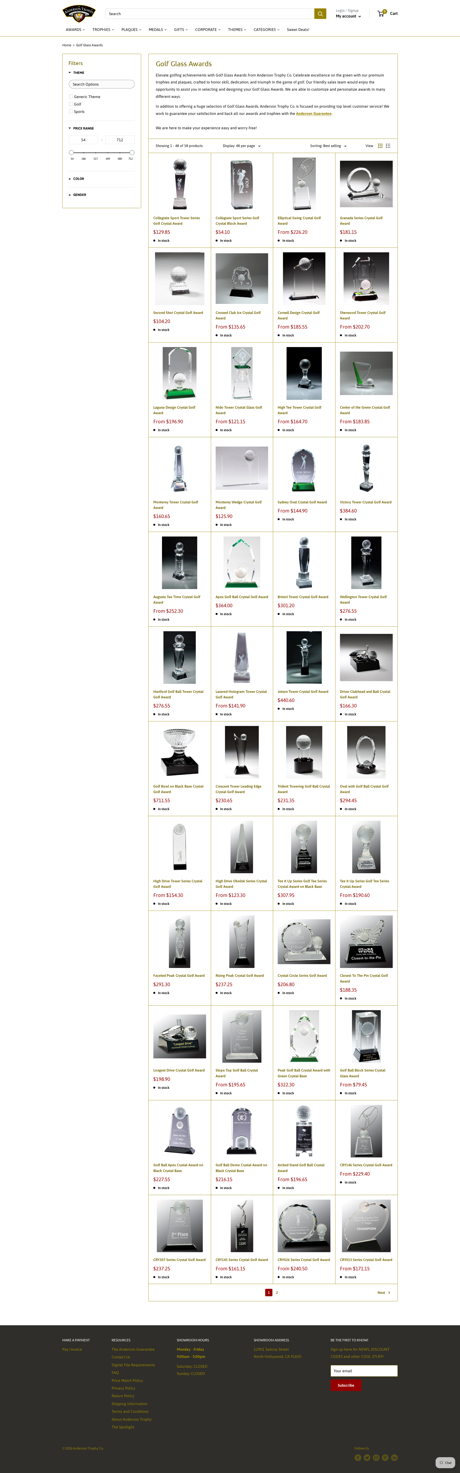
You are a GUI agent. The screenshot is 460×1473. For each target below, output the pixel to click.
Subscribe (346, 1385)
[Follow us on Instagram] (376, 1457)
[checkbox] (102, 97)
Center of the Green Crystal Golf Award (365, 410)
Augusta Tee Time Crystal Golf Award (176, 599)
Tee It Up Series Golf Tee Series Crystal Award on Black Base (302, 884)
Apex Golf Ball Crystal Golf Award (242, 597)
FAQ (115, 1372)
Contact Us (121, 1357)
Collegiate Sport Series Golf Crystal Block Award (237, 220)
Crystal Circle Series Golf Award (302, 975)
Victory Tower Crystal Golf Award (365, 502)
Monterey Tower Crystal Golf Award (175, 505)
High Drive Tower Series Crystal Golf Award (177, 884)
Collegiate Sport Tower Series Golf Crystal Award (176, 220)
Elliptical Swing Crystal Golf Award (299, 220)
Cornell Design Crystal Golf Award (299, 315)
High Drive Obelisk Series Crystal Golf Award (241, 884)
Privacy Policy (123, 1388)
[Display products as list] (388, 146)
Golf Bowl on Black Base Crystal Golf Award (178, 789)
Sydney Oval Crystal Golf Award (302, 502)
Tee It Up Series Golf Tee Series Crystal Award (364, 884)
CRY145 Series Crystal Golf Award (242, 1260)
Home (66, 45)
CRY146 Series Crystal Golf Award (366, 1165)
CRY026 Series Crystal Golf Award (304, 1260)
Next (381, 1292)
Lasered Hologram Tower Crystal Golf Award (241, 694)
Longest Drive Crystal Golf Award (179, 1070)
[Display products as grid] (380, 146)
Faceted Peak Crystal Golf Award (179, 975)
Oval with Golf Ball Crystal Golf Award (364, 789)
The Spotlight (123, 1427)
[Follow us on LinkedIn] (394, 1457)
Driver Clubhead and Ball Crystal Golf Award (365, 694)
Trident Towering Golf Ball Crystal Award (304, 789)
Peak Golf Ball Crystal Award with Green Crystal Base (304, 1073)
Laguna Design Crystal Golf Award (174, 410)
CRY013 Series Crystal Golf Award (366, 1260)
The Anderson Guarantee (133, 1349)
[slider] (71, 152)
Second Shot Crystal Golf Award (178, 313)
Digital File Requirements (133, 1365)
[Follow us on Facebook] (358, 1457)
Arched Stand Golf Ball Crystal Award (301, 1168)
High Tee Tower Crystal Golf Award (299, 410)
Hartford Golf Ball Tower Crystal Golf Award (178, 694)
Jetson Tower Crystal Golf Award (303, 691)
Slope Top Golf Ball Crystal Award (237, 1073)
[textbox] (102, 84)
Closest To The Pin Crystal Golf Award (364, 978)
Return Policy (123, 1396)
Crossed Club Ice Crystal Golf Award (238, 315)
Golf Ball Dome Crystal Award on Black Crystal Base (241, 1168)
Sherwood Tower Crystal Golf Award (362, 315)
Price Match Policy (127, 1380)
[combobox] (209, 13)
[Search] (320, 13)
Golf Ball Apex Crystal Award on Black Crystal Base (178, 1168)
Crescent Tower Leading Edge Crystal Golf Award (238, 789)
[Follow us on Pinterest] (385, 1457)
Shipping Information (129, 1404)
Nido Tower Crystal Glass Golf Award (239, 410)
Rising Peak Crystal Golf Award (240, 975)
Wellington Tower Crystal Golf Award (363, 599)
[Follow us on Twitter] (367, 1457)
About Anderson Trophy (132, 1419)
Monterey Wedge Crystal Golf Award (239, 505)
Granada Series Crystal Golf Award (361, 220)
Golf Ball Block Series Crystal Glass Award (362, 1073)
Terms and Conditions (130, 1411)
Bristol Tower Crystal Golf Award (303, 597)
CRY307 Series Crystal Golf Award (179, 1260)
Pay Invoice (72, 1349)
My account (346, 16)
